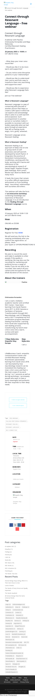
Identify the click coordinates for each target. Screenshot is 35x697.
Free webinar (13, 418)
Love (8, 634)
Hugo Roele (17, 623)
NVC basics (22, 645)
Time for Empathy (11, 669)
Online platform (15, 680)
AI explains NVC (9, 546)
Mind (8, 637)
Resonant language (12, 427)
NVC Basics (8, 563)
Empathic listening (21, 618)
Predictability (10, 656)
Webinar (17, 487)
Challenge (25, 607)
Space (8, 664)
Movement (15, 637)
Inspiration (9, 626)
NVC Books (8, 565)
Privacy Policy (24, 682)
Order (19, 647)
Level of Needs (9, 585)
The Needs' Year (10, 573)
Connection (9, 612)
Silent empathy (21, 661)
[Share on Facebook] (11, 525)
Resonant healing (12, 424)
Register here (17, 469)
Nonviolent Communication (14, 642)
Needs (7, 560)
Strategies (16, 664)
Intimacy (20, 629)
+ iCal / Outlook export (18, 405)
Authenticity (9, 607)
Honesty (7, 554)
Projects (25, 680)
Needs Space (10, 639)
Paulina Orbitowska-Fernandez (16, 421)
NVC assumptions (11, 645)
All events (7, 682)
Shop (25, 678)
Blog (6, 680)
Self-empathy (10, 658)
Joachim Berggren (11, 631)
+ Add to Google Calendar (18, 400)
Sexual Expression (21, 658)
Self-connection (11, 430)
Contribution (10, 615)
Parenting (7, 571)
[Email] (17, 529)
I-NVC (6, 557)
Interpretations (10, 629)
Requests (19, 656)
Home (8, 678)
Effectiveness (10, 618)
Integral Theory (19, 626)
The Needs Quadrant (11, 593)
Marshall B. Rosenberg (18, 634)
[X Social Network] (15, 525)
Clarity (8, 610)
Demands (19, 615)
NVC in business (9, 568)
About (14, 678)
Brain (18, 607)
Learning (22, 631)
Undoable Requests (11, 672)
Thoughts (22, 666)
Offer (20, 678)
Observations (10, 647)
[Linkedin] (19, 525)
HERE (20, 233)
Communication (18, 610)
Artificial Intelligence (18, 604)
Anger (8, 604)
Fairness (18, 620)
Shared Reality (10, 661)
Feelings (7, 552)
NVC (26, 642)
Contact (18, 612)
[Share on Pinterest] (23, 525)
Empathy (7, 549)
